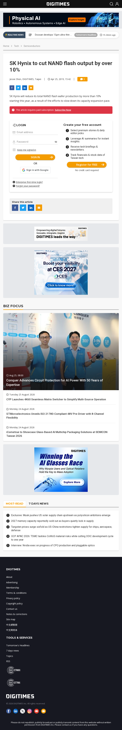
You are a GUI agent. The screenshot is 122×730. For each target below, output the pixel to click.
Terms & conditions (16, 592)
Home (6, 46)
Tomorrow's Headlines (86, 34)
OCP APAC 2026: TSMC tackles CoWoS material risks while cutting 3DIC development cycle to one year (62, 538)
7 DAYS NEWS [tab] (38, 503)
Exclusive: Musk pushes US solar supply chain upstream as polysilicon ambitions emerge (60, 515)
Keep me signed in (26, 149)
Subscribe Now (63, 109)
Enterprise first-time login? (29, 182)
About (9, 576)
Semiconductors (32, 46)
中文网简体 (11, 629)
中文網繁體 (11, 624)
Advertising (11, 582)
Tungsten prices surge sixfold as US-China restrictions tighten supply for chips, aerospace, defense (61, 528)
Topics (9, 655)
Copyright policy (14, 603)
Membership (12, 587)
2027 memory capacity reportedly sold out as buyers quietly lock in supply (52, 520)
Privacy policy (13, 598)
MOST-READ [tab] (14, 503)
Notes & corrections (16, 614)
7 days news (12, 650)
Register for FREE (86, 164)
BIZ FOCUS (13, 306)
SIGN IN (35, 157)
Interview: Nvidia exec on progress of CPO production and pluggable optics (53, 545)
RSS (8, 661)
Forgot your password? (28, 185)
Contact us (11, 608)
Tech (16, 46)
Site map (10, 619)
